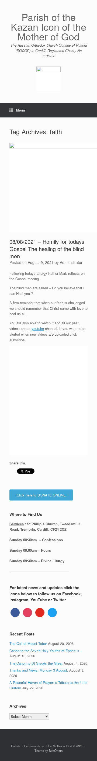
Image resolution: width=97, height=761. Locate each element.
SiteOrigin (56, 750)
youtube (38, 328)
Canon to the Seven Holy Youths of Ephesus (44, 650)
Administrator (71, 262)
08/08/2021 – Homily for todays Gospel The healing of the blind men (46, 249)
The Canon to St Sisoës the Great (36, 663)
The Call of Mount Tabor (28, 643)
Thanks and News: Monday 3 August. (38, 670)
